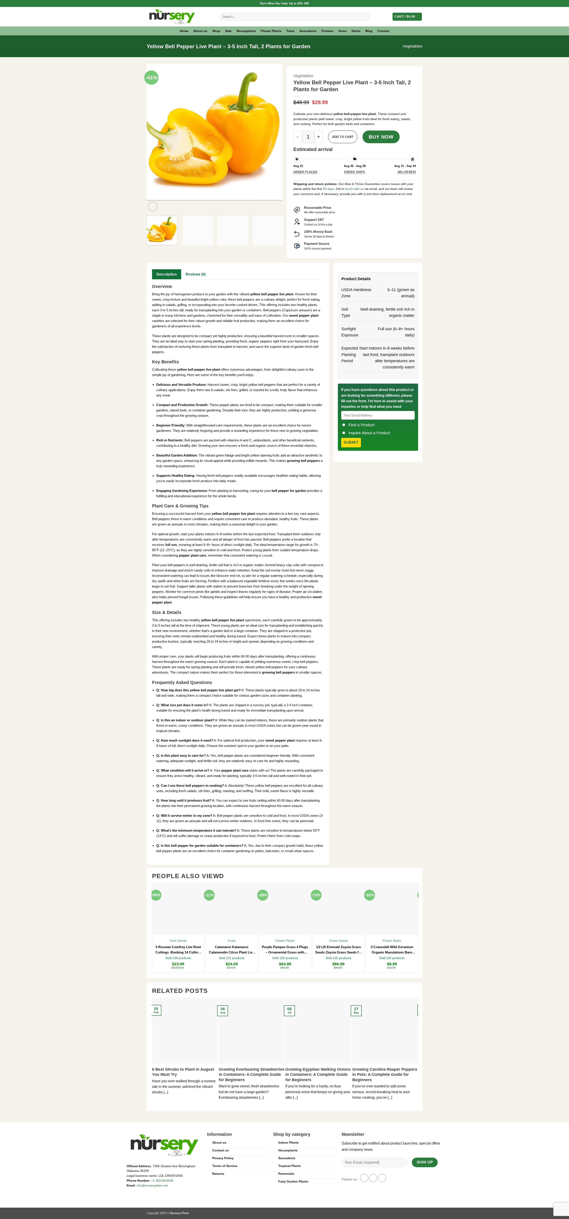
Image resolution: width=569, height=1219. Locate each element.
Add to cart (343, 137)
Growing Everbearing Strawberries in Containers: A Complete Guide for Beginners (251, 1074)
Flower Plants (271, 31)
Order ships (354, 172)
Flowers (327, 31)
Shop (216, 31)
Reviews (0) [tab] (196, 274)
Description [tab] (166, 274)
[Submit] (365, 17)
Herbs (356, 31)
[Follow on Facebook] (364, 1178)
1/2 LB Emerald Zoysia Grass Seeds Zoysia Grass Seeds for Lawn (338, 950)
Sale (228, 31)
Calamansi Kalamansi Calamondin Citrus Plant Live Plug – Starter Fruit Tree (231, 950)
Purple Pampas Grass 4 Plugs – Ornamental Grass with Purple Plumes (285, 950)
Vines (342, 31)
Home (184, 31)
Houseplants (246, 31)
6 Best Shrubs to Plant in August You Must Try (183, 1072)
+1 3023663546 (162, 1180)
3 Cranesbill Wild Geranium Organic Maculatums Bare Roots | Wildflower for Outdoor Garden (392, 950)
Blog (369, 31)
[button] (407, 17)
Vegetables (412, 46)
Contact (383, 31)
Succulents (308, 31)
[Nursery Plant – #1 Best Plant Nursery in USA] (180, 16)
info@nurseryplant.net (152, 1185)
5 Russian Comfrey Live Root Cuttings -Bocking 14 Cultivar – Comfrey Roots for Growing (178, 950)
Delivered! (407, 172)
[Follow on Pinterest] (382, 1178)
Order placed (305, 172)
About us (200, 31)
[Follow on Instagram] (373, 1178)
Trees (290, 31)
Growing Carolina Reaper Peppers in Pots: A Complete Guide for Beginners (384, 1074)
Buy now (381, 137)
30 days (328, 189)
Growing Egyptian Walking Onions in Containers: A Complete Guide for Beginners (318, 1074)
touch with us (354, 189)
